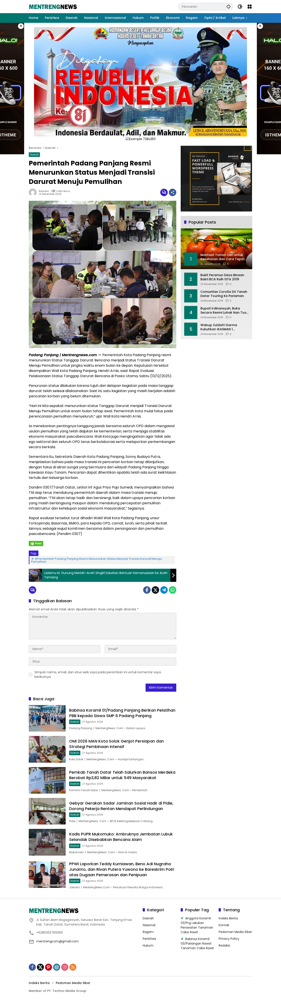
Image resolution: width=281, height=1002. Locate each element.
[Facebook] (147, 590)
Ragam (148, 932)
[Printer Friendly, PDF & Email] (36, 543)
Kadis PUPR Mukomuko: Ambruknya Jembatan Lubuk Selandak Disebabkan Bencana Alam (121, 836)
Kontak (224, 925)
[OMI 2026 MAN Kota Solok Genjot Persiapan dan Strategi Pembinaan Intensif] (47, 749)
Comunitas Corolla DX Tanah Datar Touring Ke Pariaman (223, 294)
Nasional (149, 925)
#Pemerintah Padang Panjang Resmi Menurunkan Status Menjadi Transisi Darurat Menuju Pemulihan (96, 560)
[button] (228, 6)
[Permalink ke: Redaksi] (34, 192)
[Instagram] (64, 967)
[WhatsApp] (172, 590)
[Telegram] (164, 590)
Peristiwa (149, 938)
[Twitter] (155, 590)
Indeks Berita (228, 918)
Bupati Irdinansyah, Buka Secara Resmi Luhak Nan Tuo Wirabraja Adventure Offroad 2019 (224, 310)
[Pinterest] (48, 967)
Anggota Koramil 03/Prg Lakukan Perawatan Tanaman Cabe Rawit (197, 925)
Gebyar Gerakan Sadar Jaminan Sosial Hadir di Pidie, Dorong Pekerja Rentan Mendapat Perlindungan (121, 805)
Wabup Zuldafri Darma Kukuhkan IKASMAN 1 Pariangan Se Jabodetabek (222, 327)
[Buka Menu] (249, 6)
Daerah (34, 154)
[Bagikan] (172, 192)
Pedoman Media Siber (235, 932)
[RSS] (72, 967)
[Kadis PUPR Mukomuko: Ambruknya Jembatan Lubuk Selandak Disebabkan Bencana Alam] (47, 842)
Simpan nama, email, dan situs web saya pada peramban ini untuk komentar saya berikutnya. (97, 674)
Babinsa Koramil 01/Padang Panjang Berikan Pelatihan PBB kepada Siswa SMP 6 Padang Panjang (122, 712)
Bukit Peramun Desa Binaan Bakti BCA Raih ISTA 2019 (222, 277)
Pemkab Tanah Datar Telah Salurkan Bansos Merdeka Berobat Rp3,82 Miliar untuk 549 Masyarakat (122, 774)
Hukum (148, 945)
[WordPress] (56, 967)
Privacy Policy (229, 938)
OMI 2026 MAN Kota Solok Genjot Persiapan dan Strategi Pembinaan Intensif (116, 743)
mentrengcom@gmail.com (57, 941)
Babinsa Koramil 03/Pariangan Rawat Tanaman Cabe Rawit (197, 943)
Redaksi (44, 191)
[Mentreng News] (53, 6)
